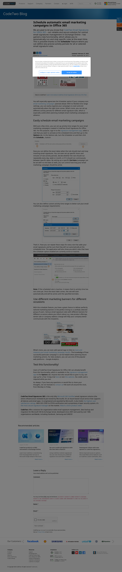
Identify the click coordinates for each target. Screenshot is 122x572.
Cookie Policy (76, 66)
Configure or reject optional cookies (50, 72)
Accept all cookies (72, 72)
